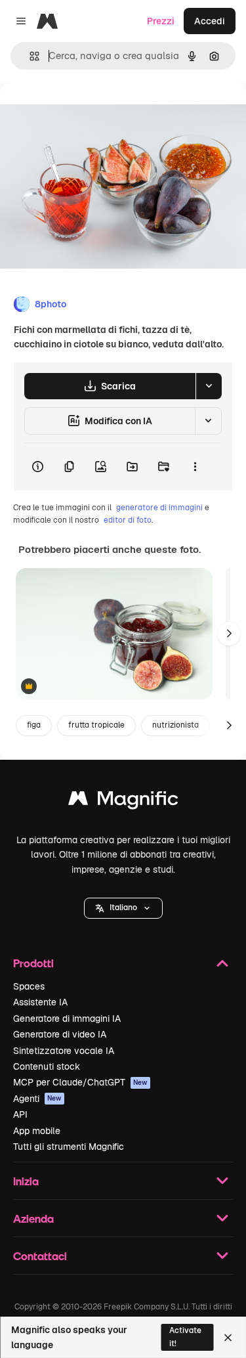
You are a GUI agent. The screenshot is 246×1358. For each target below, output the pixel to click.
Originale (87, 112)
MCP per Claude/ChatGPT (80, 1082)
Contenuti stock (46, 1066)
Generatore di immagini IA (67, 1018)
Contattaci (40, 1256)
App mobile (36, 1131)
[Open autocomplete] (29, 56)
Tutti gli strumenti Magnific (68, 1146)
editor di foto (128, 520)
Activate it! (185, 1336)
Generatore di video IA (59, 1034)
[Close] (228, 1338)
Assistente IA (40, 1002)
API (20, 1114)
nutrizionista (175, 725)
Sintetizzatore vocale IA (63, 1051)
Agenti (37, 1099)
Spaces (29, 986)
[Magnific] (123, 801)
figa (34, 725)
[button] (123, 908)
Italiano (123, 907)
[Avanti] (229, 633)
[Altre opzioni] (195, 467)
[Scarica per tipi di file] (208, 386)
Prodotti (33, 963)
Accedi (209, 21)
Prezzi (160, 21)
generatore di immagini (159, 507)
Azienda (33, 1218)
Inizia (26, 1181)
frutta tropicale (96, 725)
